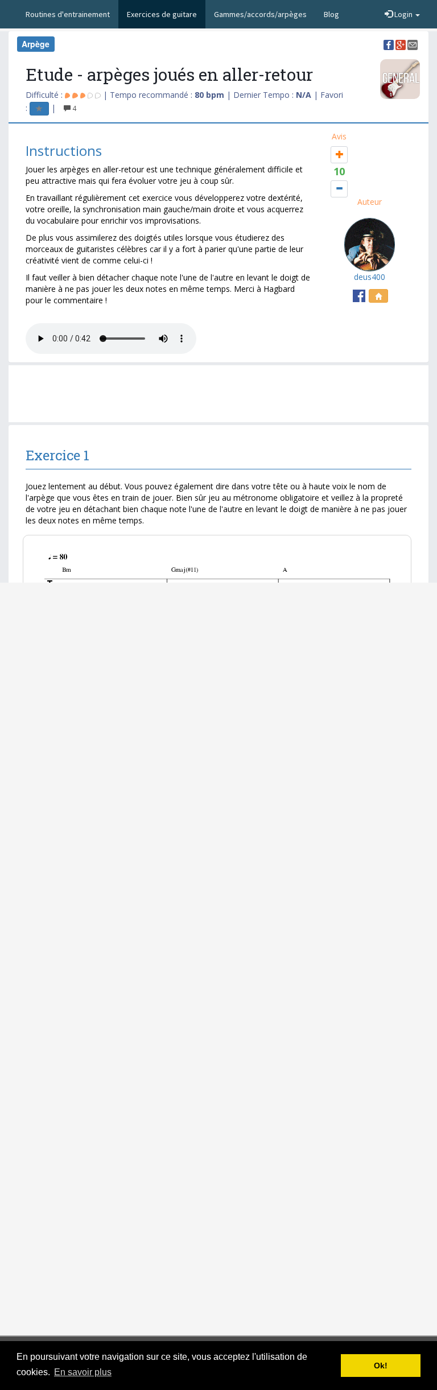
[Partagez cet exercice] (389, 43)
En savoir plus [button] (83, 1372)
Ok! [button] (380, 1365)
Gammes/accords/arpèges (260, 14)
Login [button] (403, 14)
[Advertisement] (224, 393)
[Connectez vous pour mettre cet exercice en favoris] (39, 107)
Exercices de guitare (162, 14)
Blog (331, 14)
